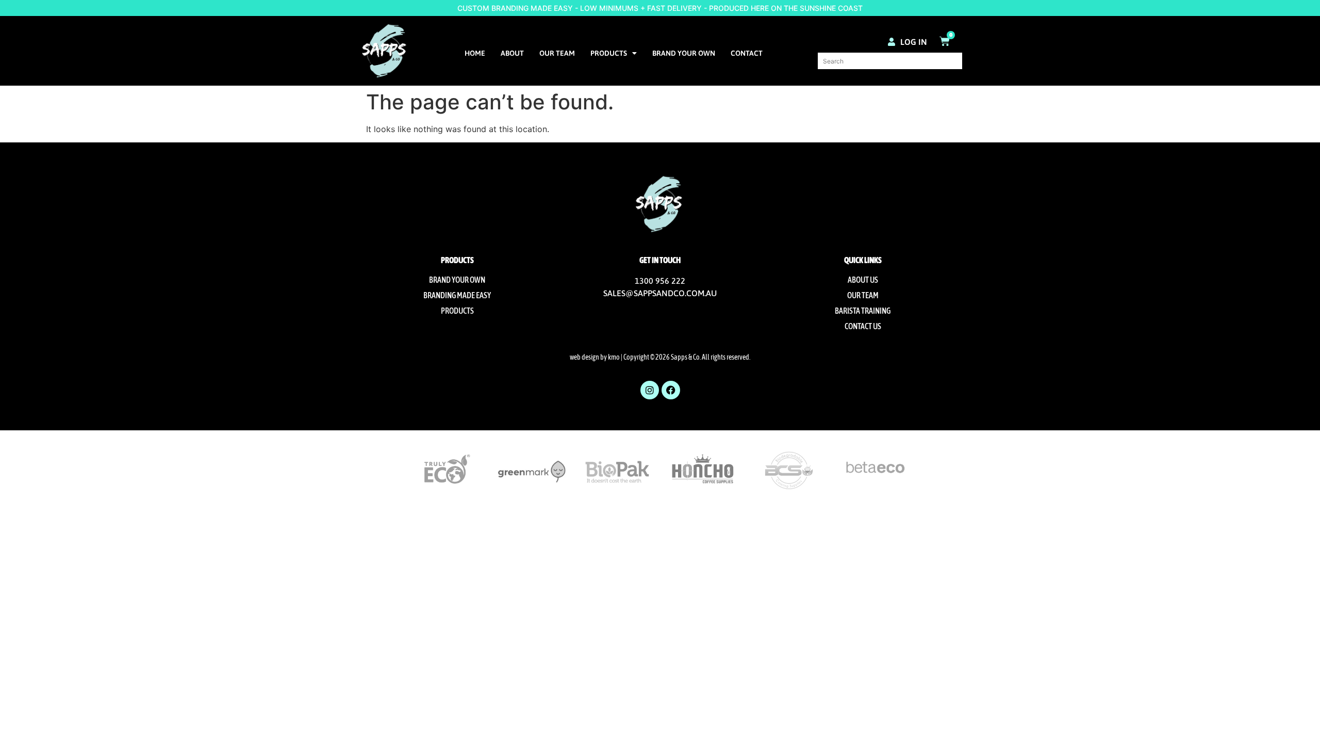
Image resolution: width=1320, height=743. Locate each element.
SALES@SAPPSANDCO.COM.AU (660, 293)
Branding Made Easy (457, 295)
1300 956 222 (660, 280)
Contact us (863, 326)
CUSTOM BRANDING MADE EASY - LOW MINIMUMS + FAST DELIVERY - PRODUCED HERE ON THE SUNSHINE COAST (660, 8)
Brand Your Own (683, 53)
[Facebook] (671, 390)
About (512, 53)
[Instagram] (649, 390)
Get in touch (660, 260)
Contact (747, 53)
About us (863, 279)
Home (475, 53)
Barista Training (862, 310)
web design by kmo (595, 357)
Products (608, 53)
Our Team (557, 53)
